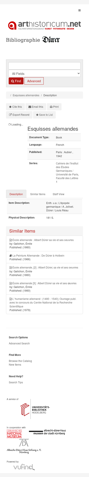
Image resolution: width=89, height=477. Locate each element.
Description (16, 194)
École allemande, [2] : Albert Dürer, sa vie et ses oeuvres (45, 267)
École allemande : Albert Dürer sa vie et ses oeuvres (43, 240)
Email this (37, 106)
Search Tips (16, 382)
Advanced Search (19, 343)
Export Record (21, 114)
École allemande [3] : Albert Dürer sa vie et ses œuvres (44, 283)
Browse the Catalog (20, 361)
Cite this (17, 106)
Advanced (34, 81)
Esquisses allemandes (26, 95)
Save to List (46, 114)
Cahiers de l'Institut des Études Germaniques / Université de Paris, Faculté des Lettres (67, 170)
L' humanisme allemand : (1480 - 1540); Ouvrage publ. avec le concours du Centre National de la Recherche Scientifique (43, 302)
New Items (15, 364)
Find (17, 81)
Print (56, 106)
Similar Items (37, 194)
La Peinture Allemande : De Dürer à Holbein (38, 255)
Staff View (58, 194)
